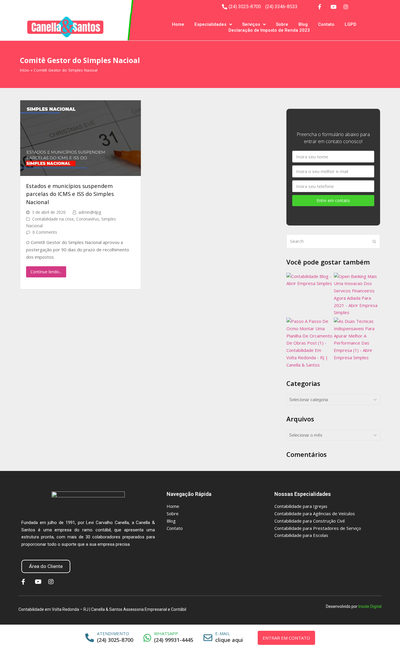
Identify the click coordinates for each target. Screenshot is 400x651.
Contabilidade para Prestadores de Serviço (317, 528)
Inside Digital (370, 606)
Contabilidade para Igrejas (300, 506)
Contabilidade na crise (53, 219)
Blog (303, 24)
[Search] (333, 241)
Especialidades (210, 24)
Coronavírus (87, 219)
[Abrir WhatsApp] (388, 636)
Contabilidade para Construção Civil (309, 521)
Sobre (282, 24)
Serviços (251, 24)
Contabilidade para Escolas (301, 535)
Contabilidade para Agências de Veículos (314, 513)
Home (178, 24)
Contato (326, 24)
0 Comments (45, 232)
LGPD (350, 24)
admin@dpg (89, 212)
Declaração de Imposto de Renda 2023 (269, 30)
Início (24, 70)
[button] (45, 566)
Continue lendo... (46, 271)
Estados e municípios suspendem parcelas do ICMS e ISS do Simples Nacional (70, 194)
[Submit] (374, 241)
